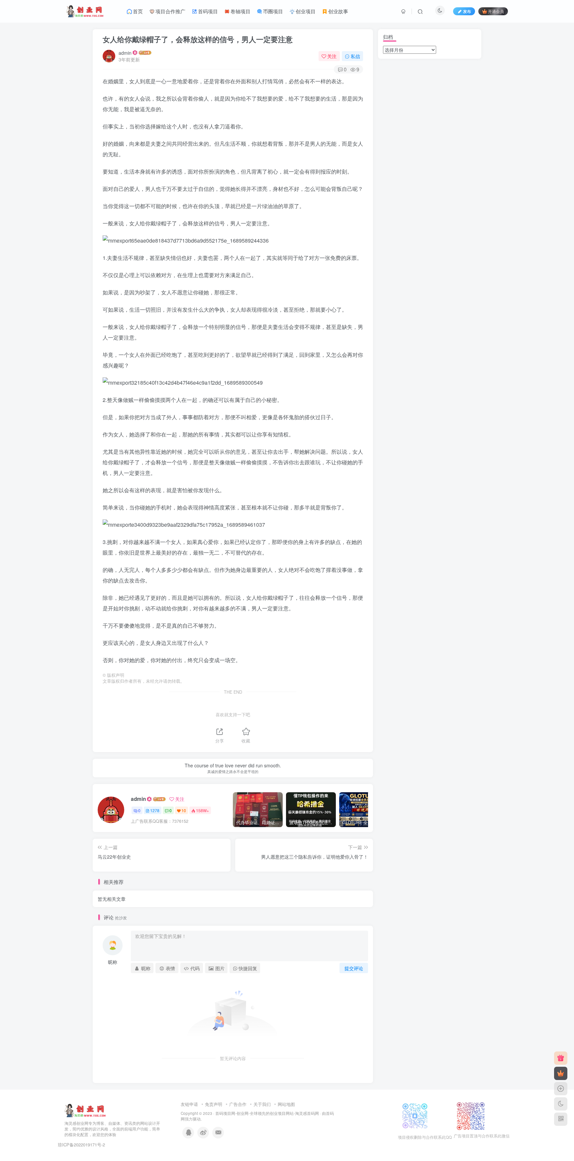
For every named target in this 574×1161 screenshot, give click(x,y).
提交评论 (353, 968)
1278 (154, 810)
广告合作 (237, 1104)
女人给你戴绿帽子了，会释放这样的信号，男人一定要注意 (198, 39)
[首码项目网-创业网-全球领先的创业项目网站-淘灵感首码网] (85, 1110)
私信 (355, 56)
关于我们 (262, 1104)
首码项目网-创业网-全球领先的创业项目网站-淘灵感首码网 (267, 1113)
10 (183, 810)
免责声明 (213, 1104)
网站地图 (286, 1104)
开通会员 (496, 11)
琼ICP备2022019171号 (79, 1144)
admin (125, 52)
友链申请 (189, 1104)
